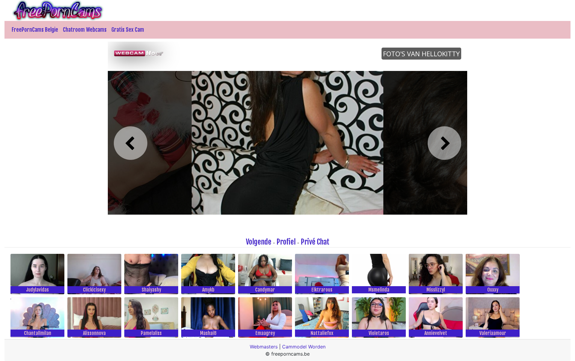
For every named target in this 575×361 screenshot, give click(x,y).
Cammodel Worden (304, 347)
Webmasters (264, 347)
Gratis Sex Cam (127, 29)
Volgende (258, 241)
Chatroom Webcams (85, 29)
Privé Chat (315, 241)
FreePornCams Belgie (35, 29)
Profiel (286, 241)
